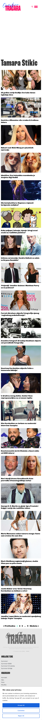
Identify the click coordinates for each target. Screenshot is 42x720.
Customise (21, 710)
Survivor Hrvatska (8, 666)
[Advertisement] (21, 36)
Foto (2, 682)
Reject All (21, 716)
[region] (21, 703)
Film (2, 680)
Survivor (4, 661)
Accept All (21, 705)
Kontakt (4, 677)
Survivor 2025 (6, 664)
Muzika (3, 685)
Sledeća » (34, 626)
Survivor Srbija (6, 668)
